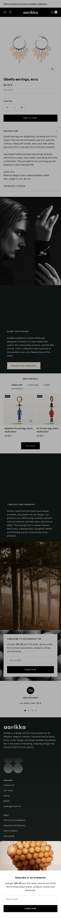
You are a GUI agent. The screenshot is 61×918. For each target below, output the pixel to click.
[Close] (56, 846)
